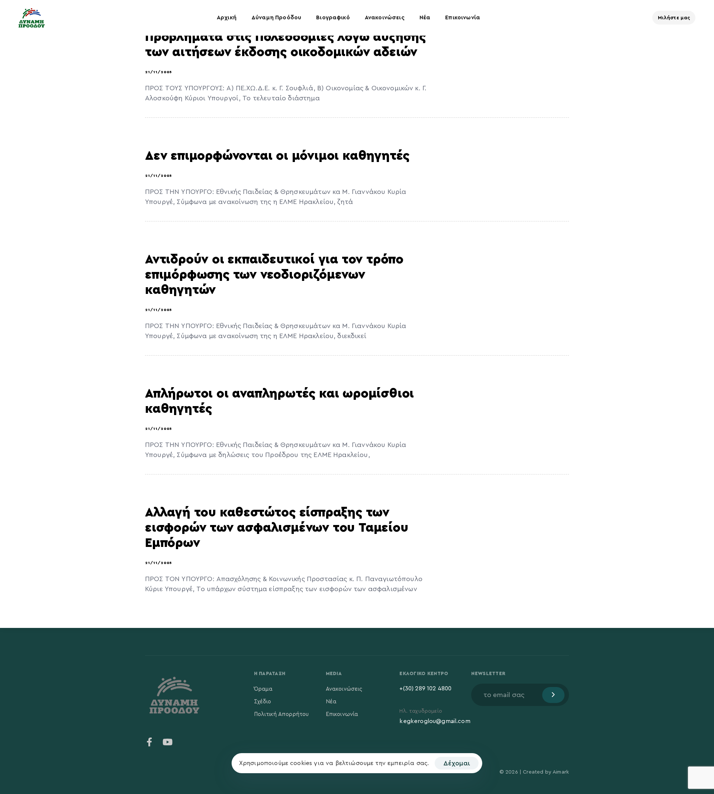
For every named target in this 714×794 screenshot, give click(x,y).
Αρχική (227, 17)
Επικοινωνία (462, 17)
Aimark (561, 772)
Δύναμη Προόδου (276, 17)
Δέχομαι (456, 763)
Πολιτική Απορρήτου (281, 714)
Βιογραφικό (333, 17)
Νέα (424, 17)
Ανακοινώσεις (385, 17)
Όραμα (263, 689)
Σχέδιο (262, 701)
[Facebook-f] (149, 742)
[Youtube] (167, 742)
